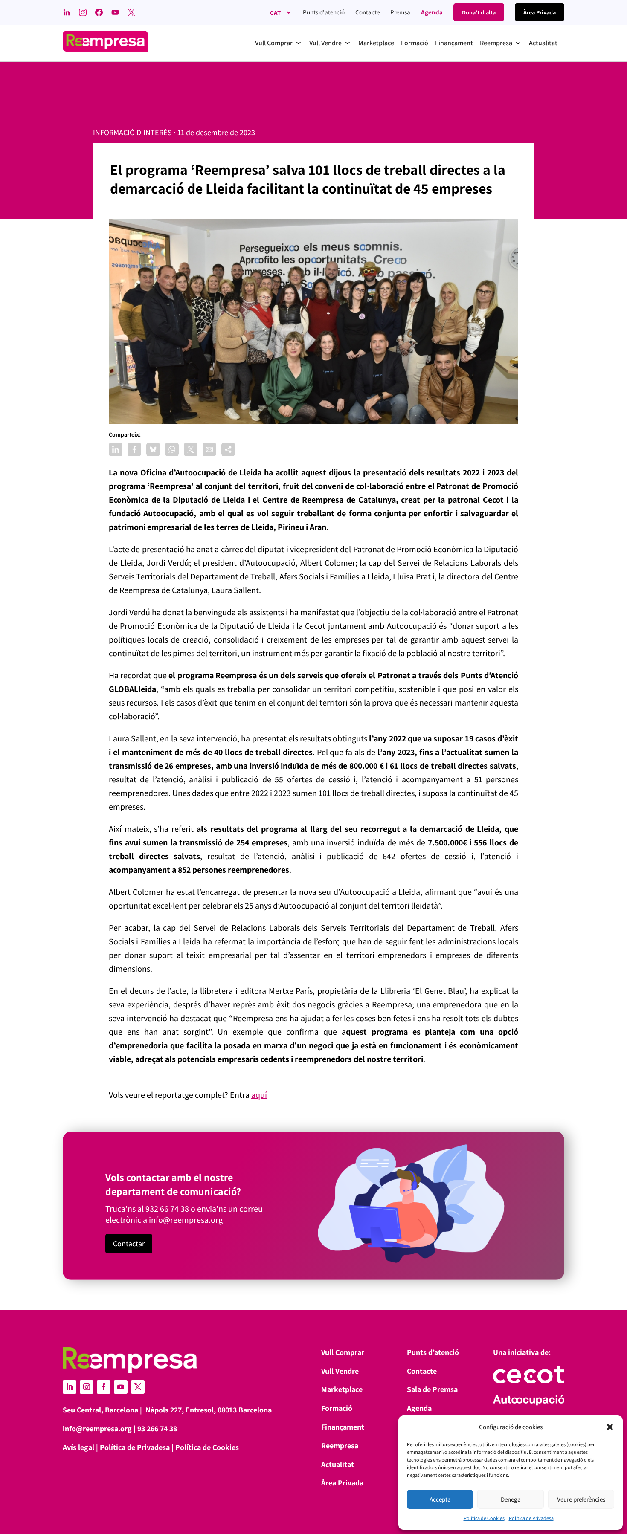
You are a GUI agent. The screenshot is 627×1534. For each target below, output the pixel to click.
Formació (336, 1408)
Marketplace (342, 1389)
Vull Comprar (342, 1352)
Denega (511, 1499)
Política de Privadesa (531, 1518)
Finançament (342, 1427)
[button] (610, 1427)
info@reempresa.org (186, 1219)
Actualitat (337, 1464)
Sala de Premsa (432, 1389)
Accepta (440, 1499)
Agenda (432, 12)
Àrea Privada (342, 1483)
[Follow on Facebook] (103, 1387)
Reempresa (339, 1445)
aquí (259, 1094)
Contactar (129, 1243)
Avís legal (78, 1447)
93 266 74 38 (157, 1428)
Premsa (400, 12)
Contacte (367, 12)
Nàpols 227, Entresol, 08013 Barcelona (208, 1410)
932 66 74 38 (167, 1208)
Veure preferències (581, 1499)
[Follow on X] (138, 1387)
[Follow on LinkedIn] (69, 1387)
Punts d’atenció (433, 1352)
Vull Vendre (340, 1371)
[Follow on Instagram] (86, 1387)
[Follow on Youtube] (121, 1387)
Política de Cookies (484, 1518)
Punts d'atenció (324, 12)
